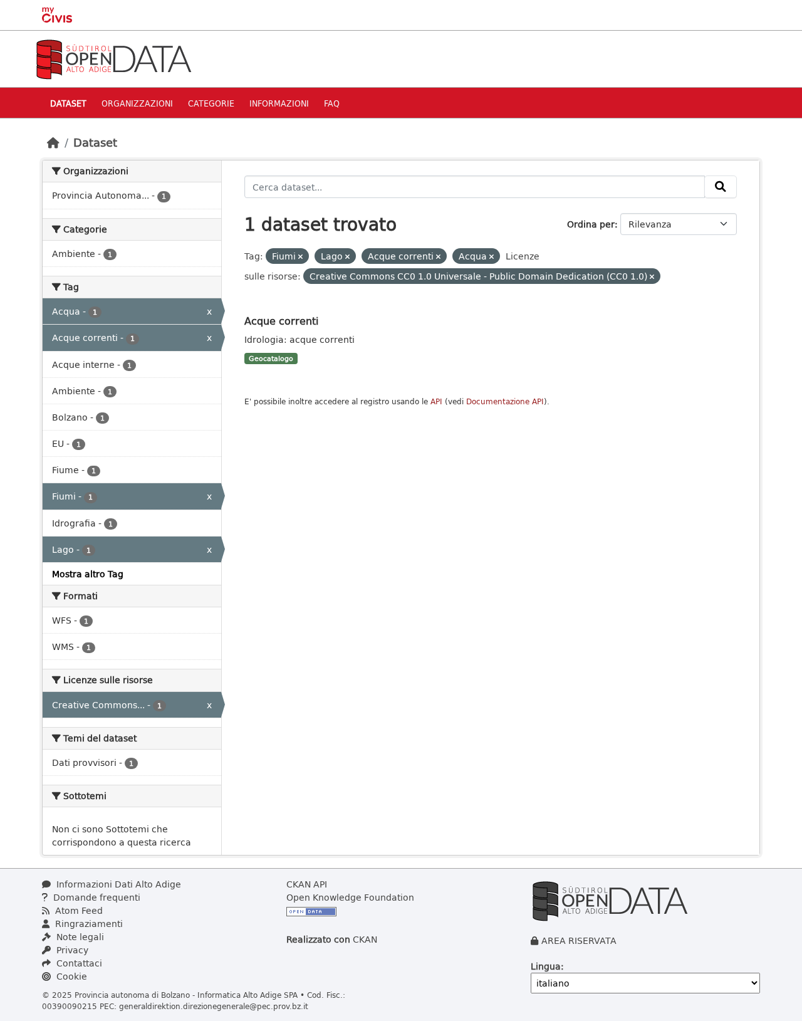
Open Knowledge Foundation (350, 897)
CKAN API (306, 884)
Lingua (546, 966)
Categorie (211, 103)
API (436, 401)
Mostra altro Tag (87, 573)
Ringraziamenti (88, 923)
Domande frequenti (95, 897)
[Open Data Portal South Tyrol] (113, 58)
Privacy (71, 949)
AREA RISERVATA (579, 940)
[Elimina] (300, 256)
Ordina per (591, 224)
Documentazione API (505, 401)
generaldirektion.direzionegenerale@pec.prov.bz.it (213, 1006)
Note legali (79, 936)
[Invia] (720, 186)
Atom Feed (78, 910)
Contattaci (78, 963)
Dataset (68, 103)
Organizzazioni (137, 103)
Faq (332, 103)
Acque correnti (281, 320)
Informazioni (279, 103)
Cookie (70, 976)
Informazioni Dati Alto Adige (117, 884)
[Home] (53, 142)
